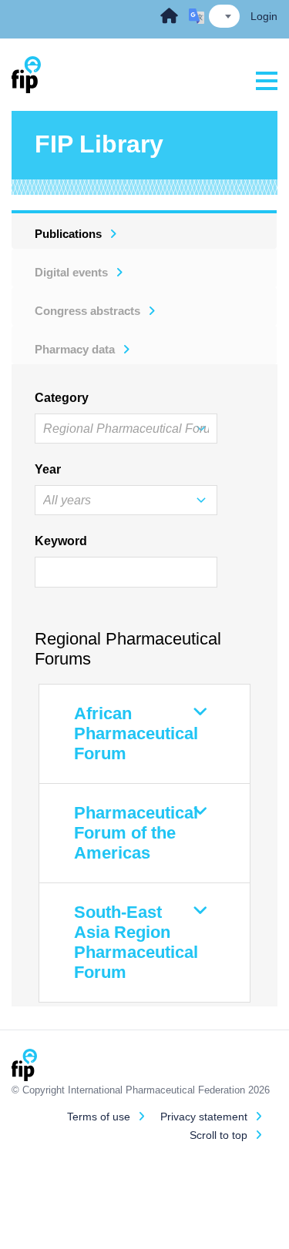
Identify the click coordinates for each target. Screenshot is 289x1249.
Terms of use (98, 1116)
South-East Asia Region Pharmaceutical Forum (136, 942)
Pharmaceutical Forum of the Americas (136, 832)
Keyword (59, 540)
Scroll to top (218, 1135)
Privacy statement (203, 1116)
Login (263, 16)
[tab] (144, 229)
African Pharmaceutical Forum (136, 733)
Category (59, 397)
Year (48, 469)
